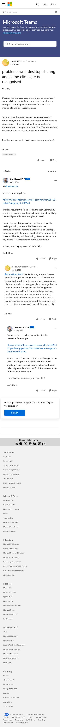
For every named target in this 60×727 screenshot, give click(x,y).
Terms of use (7, 720)
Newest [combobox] (52, 171)
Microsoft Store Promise (11, 527)
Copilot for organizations (11, 470)
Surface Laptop (8, 461)
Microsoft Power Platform (12, 605)
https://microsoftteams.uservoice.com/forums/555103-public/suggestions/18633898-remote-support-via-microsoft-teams (32, 348)
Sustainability (8, 706)
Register (44, 4)
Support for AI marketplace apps (14, 645)
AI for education (8, 575)
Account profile (8, 500)
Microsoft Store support (11, 509)
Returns (6, 513)
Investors (6, 693)
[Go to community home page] (10, 4)
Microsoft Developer (10, 636)
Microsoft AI (7, 588)
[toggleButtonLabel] (56, 12)
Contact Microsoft (18, 717)
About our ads (8, 723)
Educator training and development (15, 566)
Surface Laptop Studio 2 (11, 465)
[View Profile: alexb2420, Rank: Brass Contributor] (5, 62)
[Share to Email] (43, 443)
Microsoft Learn (8, 640)
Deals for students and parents (13, 571)
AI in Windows (8, 479)
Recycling (41, 720)
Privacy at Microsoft (10, 689)
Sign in (14, 412)
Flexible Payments (9, 531)
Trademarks (19, 720)
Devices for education (10, 548)
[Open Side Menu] (4, 4)
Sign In (54, 4)
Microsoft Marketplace (11, 654)
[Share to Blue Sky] (34, 443)
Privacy (30, 717)
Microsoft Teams (11, 12)
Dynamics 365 (8, 597)
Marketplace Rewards (10, 658)
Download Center (9, 505)
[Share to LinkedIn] (16, 443)
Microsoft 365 (8, 601)
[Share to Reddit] (30, 443)
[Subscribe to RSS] (39, 443)
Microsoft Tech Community (12, 649)
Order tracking (8, 518)
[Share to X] (25, 443)
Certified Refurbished (10, 522)
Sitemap (6, 717)
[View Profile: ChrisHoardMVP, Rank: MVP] (5, 180)
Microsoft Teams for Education (13, 553)
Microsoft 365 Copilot (10, 614)
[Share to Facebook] (20, 443)
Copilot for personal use (11, 474)
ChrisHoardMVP (17, 179)
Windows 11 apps (9, 487)
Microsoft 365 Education (11, 557)
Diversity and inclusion (11, 698)
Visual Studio (7, 663)
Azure (5, 632)
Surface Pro (7, 456)
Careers (6, 675)
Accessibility (7, 702)
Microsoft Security (9, 592)
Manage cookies (41, 717)
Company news (8, 684)
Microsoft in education (11, 544)
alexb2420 (15, 61)
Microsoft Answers (12, 32)
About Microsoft (8, 680)
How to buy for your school (12, 562)
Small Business (8, 619)
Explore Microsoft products (12, 483)
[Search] (37, 4)
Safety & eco (30, 720)
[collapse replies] (30, 176)
